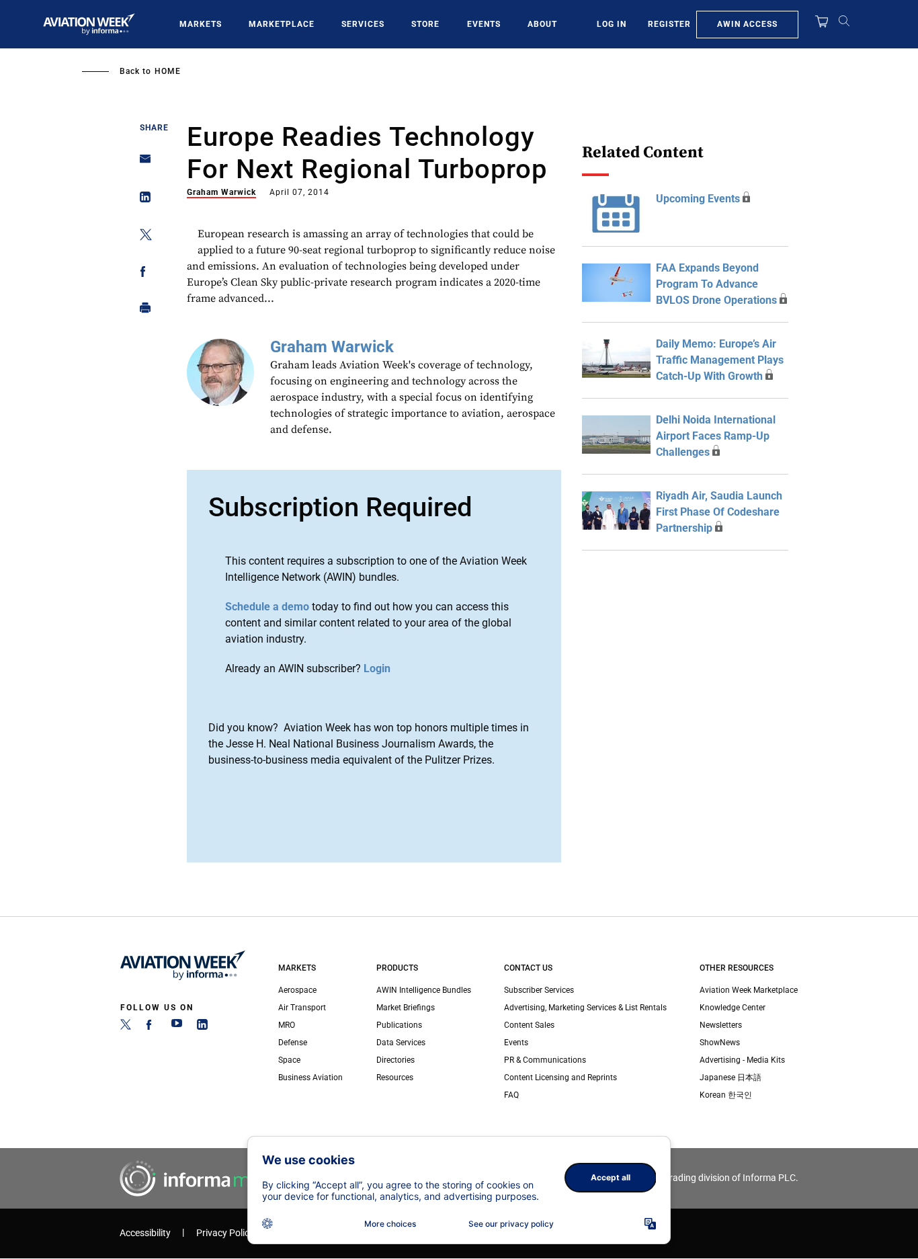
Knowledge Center (732, 1007)
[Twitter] (125, 1027)
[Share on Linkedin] (141, 200)
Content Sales (529, 1025)
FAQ (511, 1095)
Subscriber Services (539, 990)
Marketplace (282, 24)
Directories (395, 1060)
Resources (394, 1077)
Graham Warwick (221, 192)
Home (168, 71)
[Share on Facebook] (141, 274)
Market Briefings (405, 1007)
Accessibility (145, 1233)
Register (669, 24)
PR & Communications (545, 1060)
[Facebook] (151, 1027)
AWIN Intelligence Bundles (423, 990)
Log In (611, 24)
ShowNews (720, 1042)
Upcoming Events (698, 198)
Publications (399, 1025)
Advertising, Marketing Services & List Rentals (585, 1007)
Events (484, 24)
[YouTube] (176, 1027)
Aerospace (297, 990)
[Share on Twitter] (141, 237)
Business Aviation (310, 1077)
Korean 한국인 (726, 1095)
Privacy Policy (225, 1233)
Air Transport (302, 1007)
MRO (286, 1025)
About (542, 24)
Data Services (400, 1042)
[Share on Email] (141, 163)
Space (289, 1060)
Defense (292, 1042)
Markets (200, 24)
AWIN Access (747, 24)
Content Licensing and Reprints (560, 1077)
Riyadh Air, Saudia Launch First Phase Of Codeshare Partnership (719, 511)
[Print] (141, 310)
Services (362, 24)
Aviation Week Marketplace (749, 990)
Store (425, 24)
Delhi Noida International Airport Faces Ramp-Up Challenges (716, 435)
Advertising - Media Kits (742, 1060)
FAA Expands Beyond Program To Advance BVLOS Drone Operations (716, 284)
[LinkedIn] (202, 1027)
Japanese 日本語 (730, 1077)
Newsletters (721, 1025)
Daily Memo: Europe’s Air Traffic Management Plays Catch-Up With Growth (720, 359)
